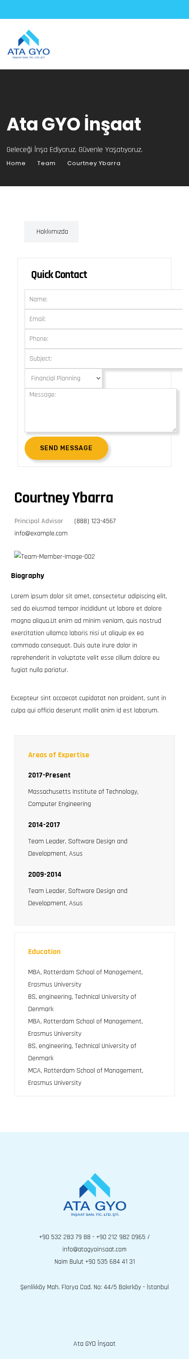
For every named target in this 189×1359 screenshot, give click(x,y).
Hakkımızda (52, 231)
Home (16, 163)
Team (46, 163)
